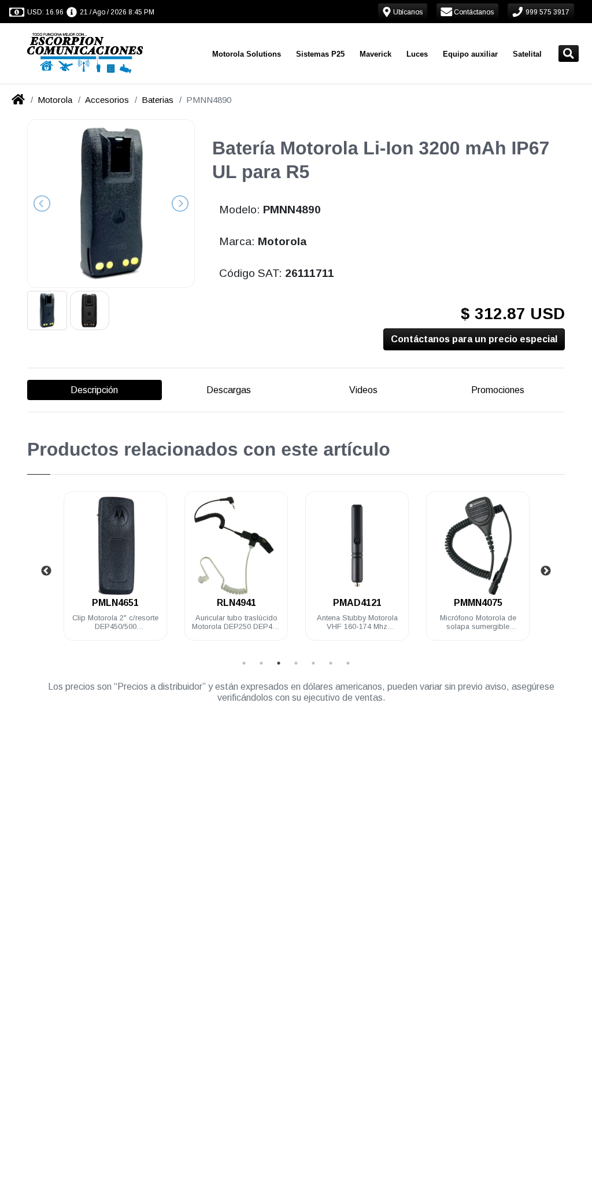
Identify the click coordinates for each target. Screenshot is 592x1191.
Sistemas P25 (320, 54)
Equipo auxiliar (470, 54)
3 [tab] (278, 663)
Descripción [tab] (94, 390)
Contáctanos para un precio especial (474, 339)
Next (546, 571)
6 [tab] (330, 663)
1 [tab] (244, 663)
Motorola (55, 100)
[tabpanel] (115, 572)
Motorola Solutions (246, 54)
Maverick (375, 54)
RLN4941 (236, 603)
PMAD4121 (357, 603)
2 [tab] (261, 663)
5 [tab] (313, 663)
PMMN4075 (478, 603)
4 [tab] (296, 663)
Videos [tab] (363, 390)
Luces (417, 54)
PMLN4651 (115, 603)
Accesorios (107, 100)
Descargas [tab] (228, 390)
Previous (46, 571)
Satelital (527, 54)
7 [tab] (348, 663)
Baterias (157, 100)
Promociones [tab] (497, 390)
